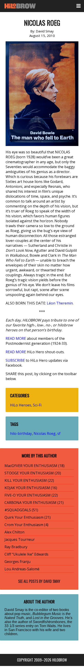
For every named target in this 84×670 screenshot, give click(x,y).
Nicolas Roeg (45, 433)
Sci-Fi (37, 405)
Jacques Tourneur (19, 539)
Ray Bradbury (15, 546)
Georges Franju (17, 561)
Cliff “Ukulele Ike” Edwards (26, 554)
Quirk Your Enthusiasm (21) (27, 517)
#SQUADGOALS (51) (21, 509)
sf (58, 433)
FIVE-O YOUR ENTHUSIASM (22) (31, 495)
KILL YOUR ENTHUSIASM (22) (29, 480)
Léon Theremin (60, 303)
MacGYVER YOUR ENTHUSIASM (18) (34, 465)
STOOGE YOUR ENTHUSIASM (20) (32, 473)
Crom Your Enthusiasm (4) (26, 524)
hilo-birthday (21, 433)
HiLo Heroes (20, 405)
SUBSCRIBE (15, 360)
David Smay (51, 581)
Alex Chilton (14, 532)
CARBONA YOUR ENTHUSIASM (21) (34, 502)
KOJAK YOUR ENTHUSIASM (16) (30, 487)
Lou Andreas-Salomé (21, 568)
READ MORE (16, 338)
